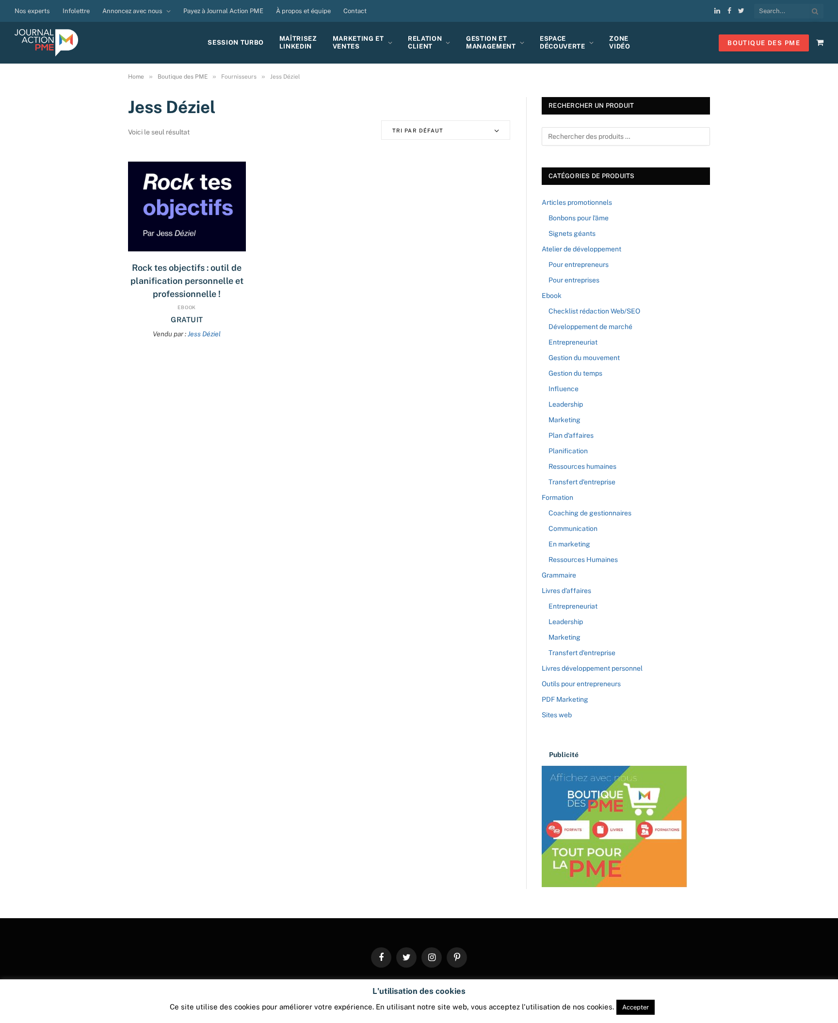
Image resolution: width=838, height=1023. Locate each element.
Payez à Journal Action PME (223, 11)
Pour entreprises (573, 280)
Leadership (565, 404)
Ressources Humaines (583, 559)
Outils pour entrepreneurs (581, 684)
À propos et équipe (303, 11)
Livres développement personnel (592, 668)
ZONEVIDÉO (619, 42)
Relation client (425, 42)
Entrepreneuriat (572, 342)
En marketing (569, 544)
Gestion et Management (491, 42)
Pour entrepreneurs (578, 264)
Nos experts (32, 11)
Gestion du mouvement (584, 358)
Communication (572, 528)
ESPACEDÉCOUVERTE (562, 42)
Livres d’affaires (566, 590)
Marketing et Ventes (358, 42)
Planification (568, 451)
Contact (355, 11)
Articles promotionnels (577, 202)
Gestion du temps (575, 373)
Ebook (186, 307)
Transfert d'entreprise (581, 482)
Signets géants (572, 233)
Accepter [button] (635, 1007)
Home (136, 76)
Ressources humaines (582, 466)
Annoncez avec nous (132, 11)
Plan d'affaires (571, 435)
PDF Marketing (565, 699)
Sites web (557, 715)
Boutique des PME (183, 76)
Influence (563, 389)
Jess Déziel (204, 334)
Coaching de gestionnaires (589, 513)
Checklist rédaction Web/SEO (594, 311)
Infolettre (76, 11)
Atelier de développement (581, 249)
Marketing (564, 420)
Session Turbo (235, 42)
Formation (557, 497)
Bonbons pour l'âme (578, 218)
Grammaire (559, 575)
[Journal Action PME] (50, 43)
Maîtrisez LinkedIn (298, 42)
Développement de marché (590, 326)
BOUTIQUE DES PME (763, 43)
